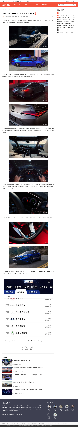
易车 (4, 1)
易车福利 (21, 1)
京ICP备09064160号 (65, 423)
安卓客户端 (35, 423)
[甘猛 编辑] (49, 415)
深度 (37, 4)
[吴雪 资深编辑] (67, 406)
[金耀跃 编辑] (72, 406)
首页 (15, 4)
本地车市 (26, 1)
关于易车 (3, 423)
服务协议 (23, 423)
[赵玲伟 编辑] (55, 415)
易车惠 (12, 1)
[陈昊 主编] (49, 406)
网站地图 (67, 1)
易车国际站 (28, 423)
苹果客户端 (42, 423)
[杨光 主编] (55, 406)
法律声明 (18, 423)
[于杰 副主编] (61, 406)
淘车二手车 (8, 1)
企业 (26, 4)
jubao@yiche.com (57, 423)
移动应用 (72, 1)
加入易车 (8, 423)
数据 (31, 4)
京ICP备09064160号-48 (49, 423)
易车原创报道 (25, 16)
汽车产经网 (17, 16)
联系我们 (13, 423)
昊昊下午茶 (44, 4)
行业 (20, 4)
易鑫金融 (17, 1)
